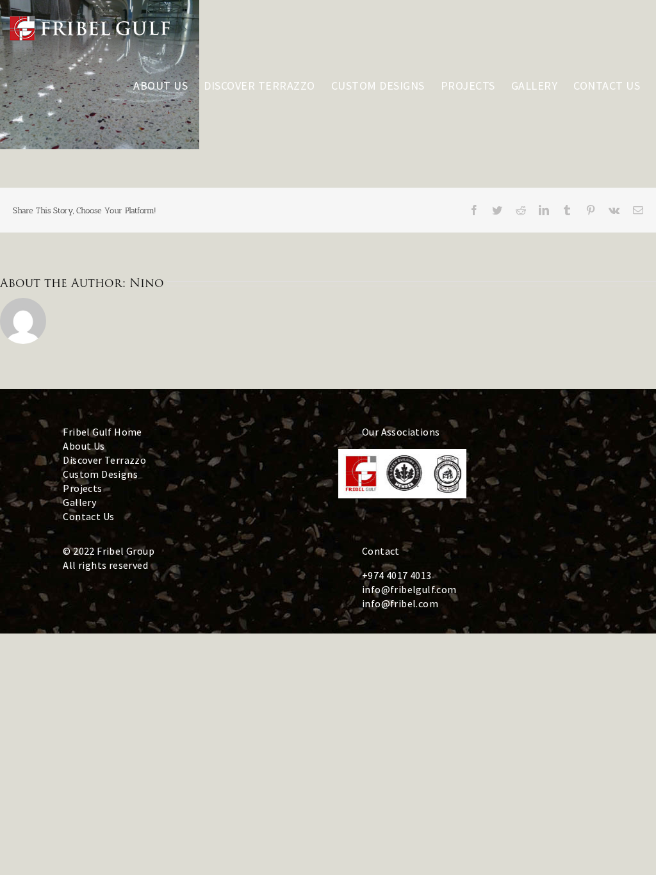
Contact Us (88, 516)
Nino (146, 283)
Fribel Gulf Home (102, 431)
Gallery (79, 502)
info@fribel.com (400, 603)
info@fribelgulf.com (409, 589)
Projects (82, 488)
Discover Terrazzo (104, 460)
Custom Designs (100, 474)
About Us (83, 445)
